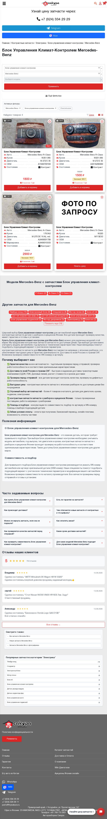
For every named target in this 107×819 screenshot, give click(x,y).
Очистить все (65, 108)
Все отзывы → (53, 625)
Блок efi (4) (92, 312)
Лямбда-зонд (53, 662)
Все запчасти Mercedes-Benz (19, 636)
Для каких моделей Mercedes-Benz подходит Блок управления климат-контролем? (76, 543)
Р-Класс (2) (41, 293)
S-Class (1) (66, 293)
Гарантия (6, 762)
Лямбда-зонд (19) (18, 312)
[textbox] (52, 79)
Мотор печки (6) (76, 312)
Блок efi (53, 680)
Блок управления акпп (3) (83, 316)
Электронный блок (53, 671)
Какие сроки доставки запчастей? (71, 531)
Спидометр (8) (60, 312)
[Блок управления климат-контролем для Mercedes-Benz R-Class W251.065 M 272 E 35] (27, 133)
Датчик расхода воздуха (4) (54, 316)
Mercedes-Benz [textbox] (52, 74)
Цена (91, 115)
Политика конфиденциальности (17, 732)
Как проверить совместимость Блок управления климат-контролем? (25, 543)
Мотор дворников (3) (53, 320)
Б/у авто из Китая (10, 773)
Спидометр (53, 666)
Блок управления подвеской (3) (26, 320)
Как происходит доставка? (16, 510)
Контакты (6, 768)
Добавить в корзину (27, 188)
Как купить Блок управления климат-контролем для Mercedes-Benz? (25, 501)
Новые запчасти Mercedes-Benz (20, 641)
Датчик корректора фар (53, 693)
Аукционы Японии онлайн (67, 773)
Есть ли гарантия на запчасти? (70, 500)
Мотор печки (53, 675)
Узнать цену (80, 266)
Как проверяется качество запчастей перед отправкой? (23, 533)
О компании (60, 762)
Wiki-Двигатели (62, 768)
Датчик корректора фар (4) (25, 316)
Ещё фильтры (54, 96)
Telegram (55, 28)
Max (55, 35)
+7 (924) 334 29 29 (55, 19)
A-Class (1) (54, 293)
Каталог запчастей (64, 750)
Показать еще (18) (53, 324)
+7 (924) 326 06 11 (10, 802)
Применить (53, 87)
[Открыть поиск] (95, 3)
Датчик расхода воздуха (53, 689)
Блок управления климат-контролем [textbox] (52, 68)
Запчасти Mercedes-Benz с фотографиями (24, 645)
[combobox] (53, 68)
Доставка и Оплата (64, 756)
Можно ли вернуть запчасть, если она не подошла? (22, 522)
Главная (5, 750)
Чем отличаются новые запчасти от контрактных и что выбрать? (77, 512)
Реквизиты (12, 739)
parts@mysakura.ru (11, 805)
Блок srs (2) (90, 320)
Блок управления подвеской (53, 702)
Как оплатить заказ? (65, 521)
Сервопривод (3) (75, 320)
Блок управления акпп (53, 698)
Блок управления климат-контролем (53, 684)
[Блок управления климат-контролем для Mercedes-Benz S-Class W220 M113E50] (79, 209)
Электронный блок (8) (39, 312)
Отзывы (6, 756)
